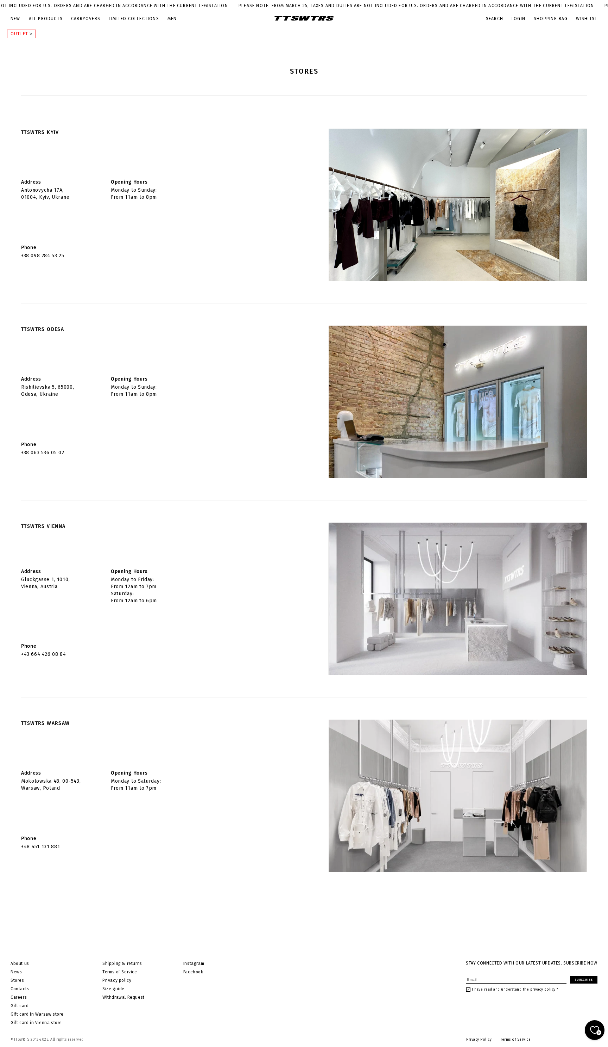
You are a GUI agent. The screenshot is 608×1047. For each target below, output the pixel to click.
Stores (17, 980)
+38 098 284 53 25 (42, 256)
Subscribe (584, 979)
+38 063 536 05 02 (42, 453)
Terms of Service (119, 971)
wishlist (586, 18)
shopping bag (551, 18)
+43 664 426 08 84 (43, 654)
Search (494, 18)
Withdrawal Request (123, 997)
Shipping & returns (122, 963)
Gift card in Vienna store (36, 1022)
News (16, 971)
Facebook (193, 971)
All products (46, 18)
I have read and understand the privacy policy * (515, 989)
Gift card (19, 1005)
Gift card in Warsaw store (37, 1014)
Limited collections (134, 18)
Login (518, 18)
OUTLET (20, 33)
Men (172, 18)
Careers (19, 997)
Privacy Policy (479, 1039)
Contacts (20, 988)
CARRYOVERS (85, 18)
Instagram (193, 963)
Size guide (113, 988)
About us (20, 963)
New (15, 18)
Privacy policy (116, 980)
